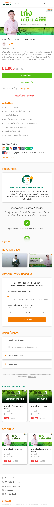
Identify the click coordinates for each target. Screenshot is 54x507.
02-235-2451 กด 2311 (13, 482)
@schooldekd (10, 490)
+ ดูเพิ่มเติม (6, 242)
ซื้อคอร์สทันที (27, 75)
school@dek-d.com (12, 486)
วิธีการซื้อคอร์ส (8, 158)
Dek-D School (10, 494)
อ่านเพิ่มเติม (32, 377)
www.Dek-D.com (7, 504)
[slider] (8, 296)
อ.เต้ (8, 44)
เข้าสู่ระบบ (25, 89)
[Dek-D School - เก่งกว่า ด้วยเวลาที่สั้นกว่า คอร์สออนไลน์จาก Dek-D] (7, 3)
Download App (10, 478)
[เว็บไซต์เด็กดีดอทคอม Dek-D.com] (6, 501)
